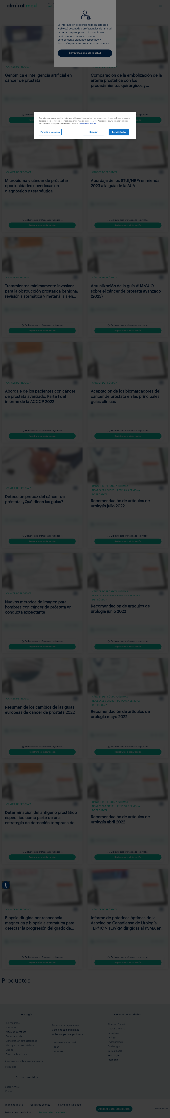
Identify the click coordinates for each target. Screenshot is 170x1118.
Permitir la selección (50, 132)
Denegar (93, 132)
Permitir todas (119, 132)
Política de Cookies (88, 123)
